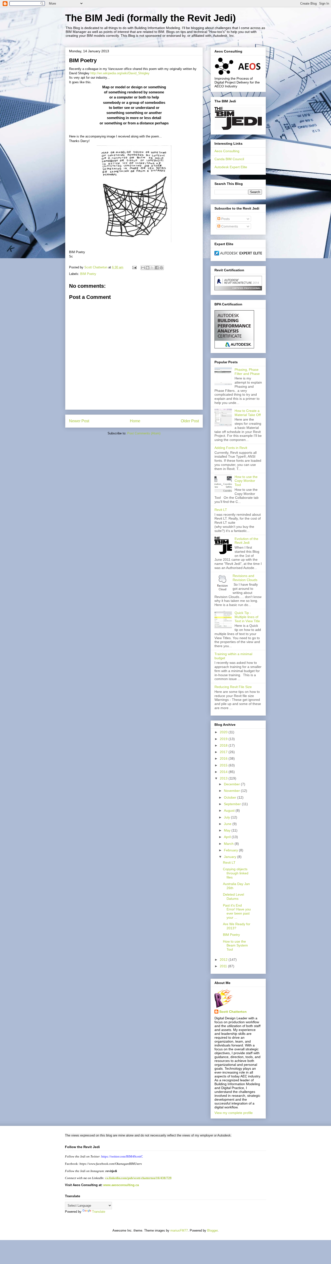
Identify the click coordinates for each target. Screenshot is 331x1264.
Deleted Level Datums (233, 897)
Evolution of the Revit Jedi (246, 541)
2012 (224, 959)
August (230, 810)
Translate (98, 1211)
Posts (225, 219)
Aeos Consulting (226, 151)
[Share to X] (152, 267)
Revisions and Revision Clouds (245, 578)
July (227, 817)
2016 (224, 758)
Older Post (190, 421)
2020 (224, 732)
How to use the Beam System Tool (235, 945)
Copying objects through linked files (235, 873)
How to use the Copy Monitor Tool (246, 481)
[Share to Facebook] (156, 267)
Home (135, 421)
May (227, 830)
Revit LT (220, 510)
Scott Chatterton (233, 1012)
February (231, 850)
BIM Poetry (88, 274)
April (228, 837)
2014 (224, 772)
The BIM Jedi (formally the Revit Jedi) (150, 18)
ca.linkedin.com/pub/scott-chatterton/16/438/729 (138, 1178)
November (232, 791)
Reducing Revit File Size (233, 687)
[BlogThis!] (147, 267)
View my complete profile (233, 1113)
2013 (224, 778)
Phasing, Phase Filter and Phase (247, 372)
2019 (224, 739)
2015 (224, 765)
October (230, 797)
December (232, 784)
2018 (224, 745)
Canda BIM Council (229, 159)
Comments (229, 226)
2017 (224, 752)
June (228, 824)
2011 (224, 966)
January (230, 857)
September (233, 804)
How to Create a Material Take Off (248, 413)
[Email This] (143, 267)
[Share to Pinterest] (161, 267)
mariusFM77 (179, 1230)
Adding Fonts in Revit (230, 448)
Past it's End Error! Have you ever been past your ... (237, 911)
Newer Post (79, 421)
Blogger (212, 1230)
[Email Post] (134, 267)
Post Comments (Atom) (143, 433)
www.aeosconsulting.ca (120, 1185)
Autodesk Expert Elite (230, 167)
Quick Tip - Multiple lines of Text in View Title (247, 617)
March (229, 844)
